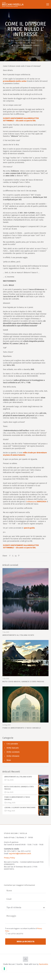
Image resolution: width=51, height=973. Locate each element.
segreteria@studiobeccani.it (20, 854)
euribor (36, 45)
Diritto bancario (24, 43)
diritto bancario (26, 45)
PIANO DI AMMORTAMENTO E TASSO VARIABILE (21, 728)
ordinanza (36, 502)
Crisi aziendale (12, 744)
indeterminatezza (25, 48)
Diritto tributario (13, 756)
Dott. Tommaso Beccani (19, 40)
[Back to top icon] (25, 959)
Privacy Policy (9, 858)
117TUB (17, 45)
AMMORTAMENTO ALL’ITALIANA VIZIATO (18, 635)
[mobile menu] (48, 4)
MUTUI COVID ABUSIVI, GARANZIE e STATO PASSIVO (23, 681)
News (33, 43)
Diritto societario (13, 752)
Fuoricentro (43, 964)
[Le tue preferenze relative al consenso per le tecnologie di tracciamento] (4, 968)
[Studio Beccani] (14, 4)
